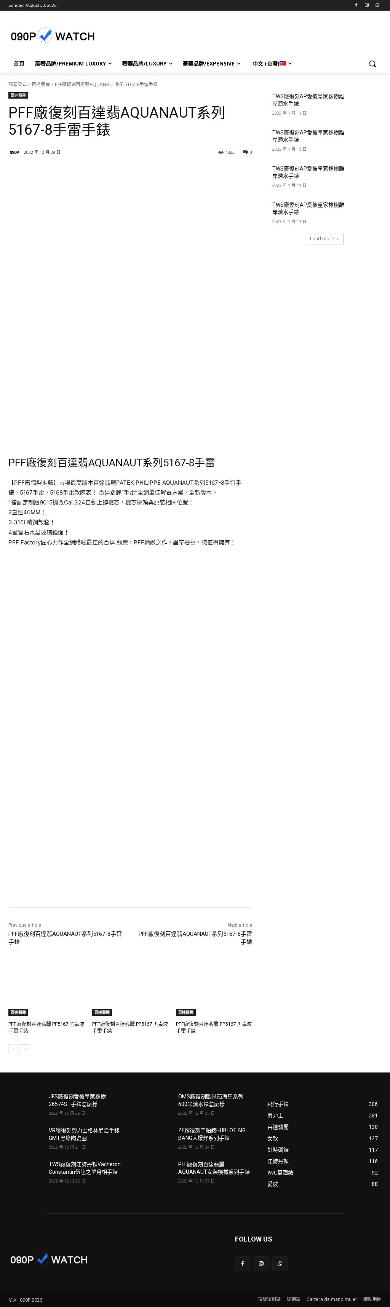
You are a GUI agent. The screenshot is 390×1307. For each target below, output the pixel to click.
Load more (322, 238)
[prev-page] (13, 1049)
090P (14, 152)
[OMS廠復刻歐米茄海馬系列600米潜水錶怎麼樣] (155, 1105)
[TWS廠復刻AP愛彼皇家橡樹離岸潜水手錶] (364, 105)
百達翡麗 (41, 84)
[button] (372, 63)
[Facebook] (356, 5)
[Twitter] (98, 171)
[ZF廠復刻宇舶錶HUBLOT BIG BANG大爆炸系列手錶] (155, 1139)
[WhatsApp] (377, 5)
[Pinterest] (115, 171)
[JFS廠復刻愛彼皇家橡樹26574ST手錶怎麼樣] (25, 1105)
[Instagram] (366, 5)
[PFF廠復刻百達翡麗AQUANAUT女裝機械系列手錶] (155, 1173)
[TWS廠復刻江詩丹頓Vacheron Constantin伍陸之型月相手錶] (25, 1173)
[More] (134, 171)
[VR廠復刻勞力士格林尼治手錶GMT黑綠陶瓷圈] (25, 1139)
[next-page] (25, 1049)
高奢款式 (17, 84)
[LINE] (63, 171)
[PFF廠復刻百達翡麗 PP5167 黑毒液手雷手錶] (46, 989)
